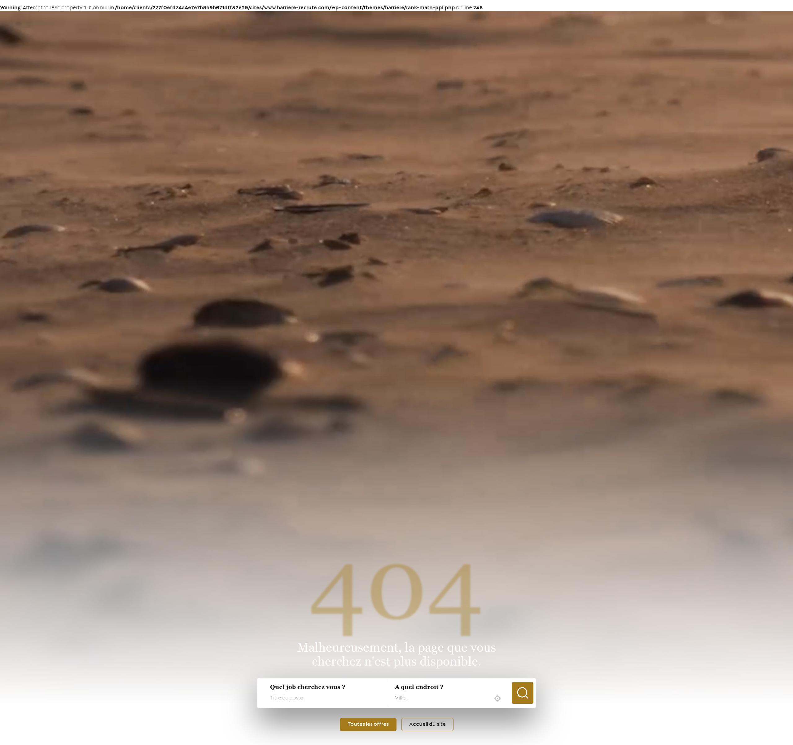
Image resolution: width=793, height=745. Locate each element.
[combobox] (449, 698)
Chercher (522, 693)
